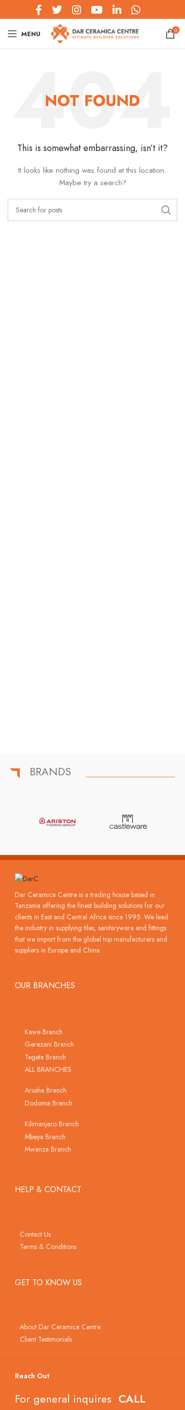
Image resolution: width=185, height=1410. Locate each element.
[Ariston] (57, 822)
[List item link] (92, 1031)
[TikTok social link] (150, 9)
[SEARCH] (166, 210)
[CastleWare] (128, 822)
